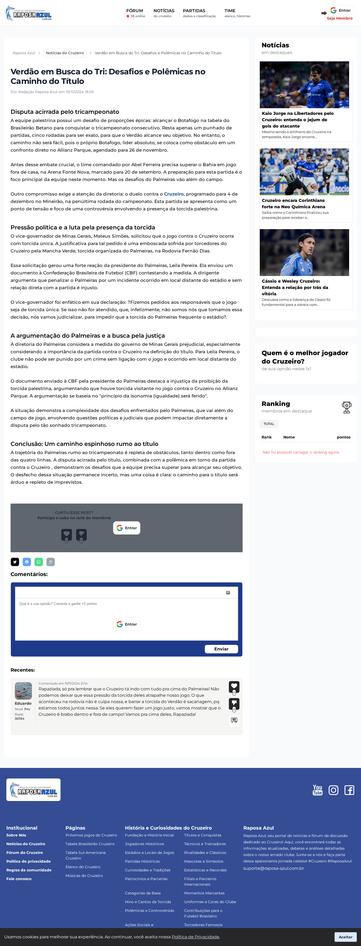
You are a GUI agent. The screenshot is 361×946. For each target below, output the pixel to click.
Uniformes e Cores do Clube (210, 901)
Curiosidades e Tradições (147, 870)
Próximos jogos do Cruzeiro (91, 835)
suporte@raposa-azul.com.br (273, 868)
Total (269, 424)
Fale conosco (18, 878)
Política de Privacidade (195, 936)
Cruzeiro (174, 194)
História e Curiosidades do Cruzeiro (168, 828)
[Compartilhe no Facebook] (26, 562)
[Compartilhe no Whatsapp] (38, 562)
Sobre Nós (16, 835)
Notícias (164, 13)
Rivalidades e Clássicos (205, 852)
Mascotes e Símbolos (203, 861)
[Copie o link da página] (50, 562)
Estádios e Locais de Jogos (149, 852)
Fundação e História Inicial (149, 835)
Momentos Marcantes (204, 893)
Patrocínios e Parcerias (146, 878)
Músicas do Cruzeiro (84, 875)
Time (237, 13)
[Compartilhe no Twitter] (15, 562)
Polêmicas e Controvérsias (149, 910)
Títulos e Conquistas (202, 835)
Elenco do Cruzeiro (83, 866)
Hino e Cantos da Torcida (148, 901)
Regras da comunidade (29, 870)
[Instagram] (333, 790)
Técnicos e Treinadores (205, 843)
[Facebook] (349, 790)
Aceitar (346, 937)
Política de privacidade (28, 861)
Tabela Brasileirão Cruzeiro (90, 843)
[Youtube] (317, 790)
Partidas (199, 13)
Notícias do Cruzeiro (25, 843)
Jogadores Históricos (144, 843)
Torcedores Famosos (203, 924)
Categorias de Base (143, 893)
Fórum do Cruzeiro (24, 852)
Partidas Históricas (142, 861)
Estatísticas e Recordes (205, 870)
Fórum (135, 13)
